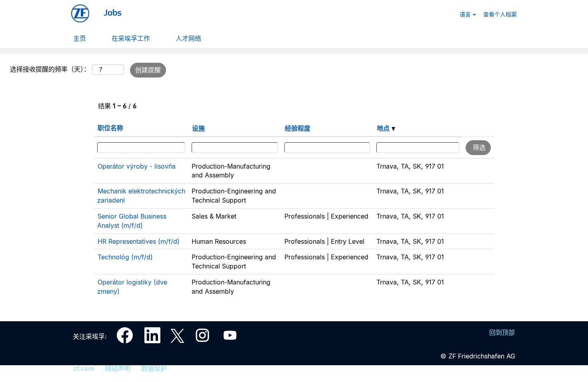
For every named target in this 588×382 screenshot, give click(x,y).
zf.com (83, 368)
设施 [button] (198, 128)
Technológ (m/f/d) (125, 257)
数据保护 (154, 368)
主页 (79, 38)
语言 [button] (466, 14)
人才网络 (188, 38)
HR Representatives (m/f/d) (139, 241)
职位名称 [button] (110, 128)
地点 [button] (384, 128)
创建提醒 (148, 70)
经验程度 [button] (297, 128)
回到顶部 (502, 332)
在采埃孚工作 (131, 38)
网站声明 (117, 368)
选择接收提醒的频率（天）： (50, 69)
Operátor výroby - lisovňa (137, 166)
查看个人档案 (500, 14)
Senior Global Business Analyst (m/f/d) (131, 220)
